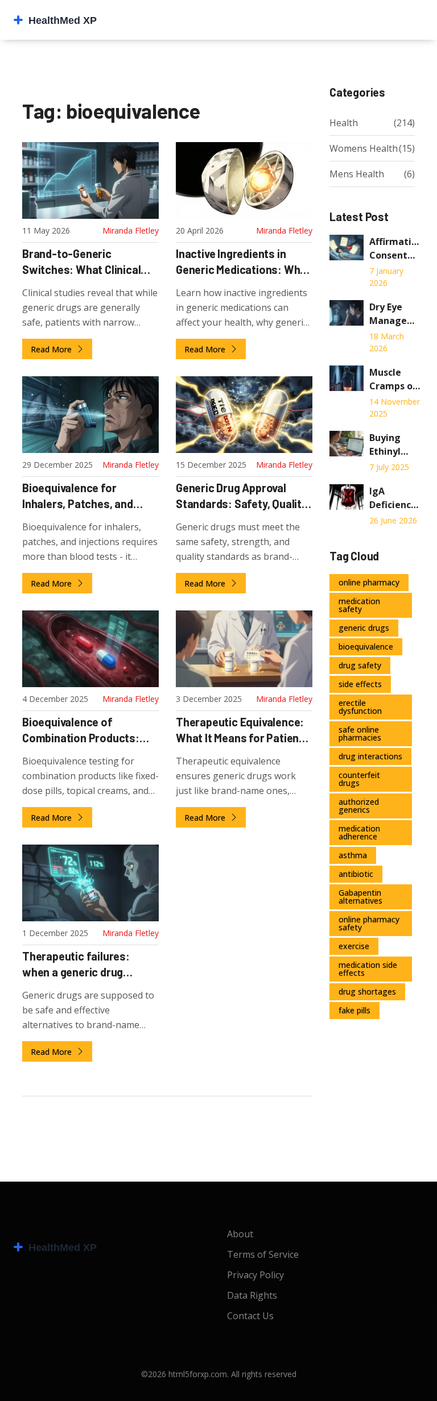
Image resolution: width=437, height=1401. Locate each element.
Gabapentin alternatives (360, 896)
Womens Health (363, 148)
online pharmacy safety (369, 923)
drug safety (360, 665)
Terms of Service (263, 1254)
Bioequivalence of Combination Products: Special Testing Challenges (89, 731)
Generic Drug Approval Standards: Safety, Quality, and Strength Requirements (243, 497)
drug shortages (367, 991)
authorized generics (359, 805)
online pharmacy (369, 582)
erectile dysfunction (360, 706)
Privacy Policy (255, 1275)
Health (343, 123)
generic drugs (364, 627)
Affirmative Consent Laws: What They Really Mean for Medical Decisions (394, 248)
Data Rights (252, 1295)
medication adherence (359, 832)
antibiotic (356, 873)
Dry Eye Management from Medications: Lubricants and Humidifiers (394, 314)
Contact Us (250, 1315)
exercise (354, 946)
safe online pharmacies (360, 733)
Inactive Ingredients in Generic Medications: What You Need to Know (243, 263)
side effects (360, 684)
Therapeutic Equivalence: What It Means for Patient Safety (240, 731)
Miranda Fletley (130, 230)
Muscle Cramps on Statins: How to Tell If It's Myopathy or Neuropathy (394, 379)
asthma (353, 855)
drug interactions (370, 756)
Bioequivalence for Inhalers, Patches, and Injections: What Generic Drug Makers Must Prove (84, 497)
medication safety (359, 605)
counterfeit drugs (359, 779)
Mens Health (356, 174)
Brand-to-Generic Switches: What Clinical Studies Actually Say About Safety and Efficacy (90, 263)
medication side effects (368, 968)
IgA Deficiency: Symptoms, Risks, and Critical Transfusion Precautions (394, 498)
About (240, 1234)
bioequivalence (366, 646)
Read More (52, 349)
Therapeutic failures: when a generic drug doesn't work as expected (86, 965)
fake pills (354, 1010)
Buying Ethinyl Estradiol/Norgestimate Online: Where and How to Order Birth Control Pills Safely (394, 444)
